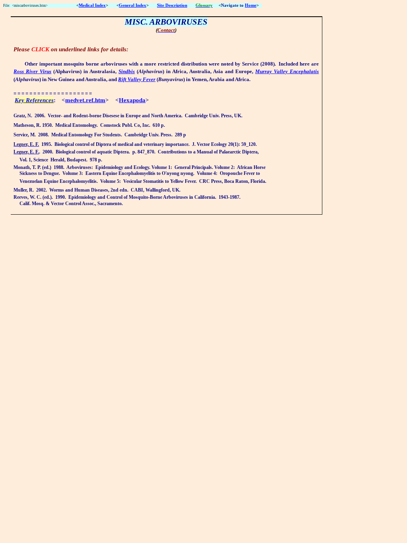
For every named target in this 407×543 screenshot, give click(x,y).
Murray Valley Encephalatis (287, 71)
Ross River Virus (32, 71)
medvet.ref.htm (85, 100)
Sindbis (126, 71)
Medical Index (92, 5)
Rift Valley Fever (136, 79)
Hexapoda (132, 100)
